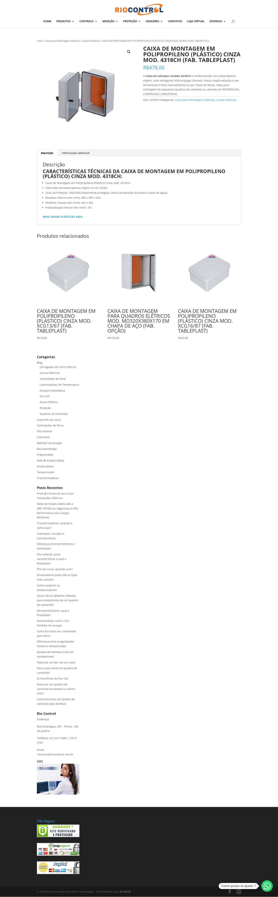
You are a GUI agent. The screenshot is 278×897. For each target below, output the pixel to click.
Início (40, 40)
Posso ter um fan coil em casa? (56, 662)
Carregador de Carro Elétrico (58, 367)
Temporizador (46, 472)
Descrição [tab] (47, 153)
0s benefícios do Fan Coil (52, 678)
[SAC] (58, 793)
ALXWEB (125, 891)
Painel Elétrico (49, 402)
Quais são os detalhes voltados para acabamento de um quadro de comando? (57, 600)
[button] (128, 51)
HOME (47, 21)
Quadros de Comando (54, 414)
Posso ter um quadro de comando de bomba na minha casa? (56, 689)
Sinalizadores (45, 466)
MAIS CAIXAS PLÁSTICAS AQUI (63, 216)
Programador (45, 454)
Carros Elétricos (50, 373)
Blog (39, 362)
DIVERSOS (216, 21)
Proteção (45, 408)
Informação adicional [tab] (75, 153)
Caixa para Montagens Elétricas (62, 40)
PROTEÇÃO (130, 21)
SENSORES (152, 21)
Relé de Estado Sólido (50, 460)
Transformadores (48, 478)
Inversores (43, 437)
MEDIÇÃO (108, 21)
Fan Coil (45, 396)
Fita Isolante (44, 431)
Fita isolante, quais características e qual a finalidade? (51, 558)
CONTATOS (175, 21)
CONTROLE (86, 21)
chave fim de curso (49, 419)
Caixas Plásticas (90, 40)
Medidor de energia (49, 443)
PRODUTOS (63, 21)
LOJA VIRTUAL (196, 21)
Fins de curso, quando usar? (55, 569)
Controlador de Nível (53, 379)
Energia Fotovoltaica (52, 390)
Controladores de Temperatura (59, 384)
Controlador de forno (50, 425)
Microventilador (47, 449)
